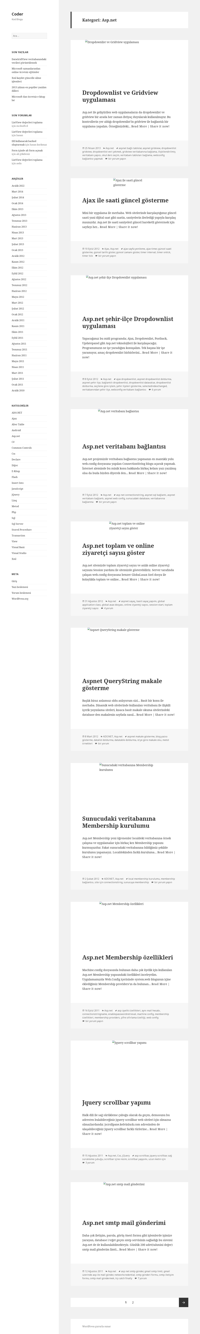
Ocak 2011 (17, 384)
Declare (16, 459)
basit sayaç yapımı (146, 601)
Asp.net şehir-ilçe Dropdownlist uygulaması (127, 322)
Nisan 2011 (18, 367)
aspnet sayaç (128, 601)
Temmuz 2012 (19, 285)
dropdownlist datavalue (142, 382)
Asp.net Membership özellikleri (127, 957)
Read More (139, 126)
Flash (15, 477)
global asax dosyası (112, 604)
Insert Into (18, 482)
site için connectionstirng (109, 882)
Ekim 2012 (17, 267)
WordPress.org (20, 598)
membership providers (107, 1017)
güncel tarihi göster (104, 252)
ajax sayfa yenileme (134, 248)
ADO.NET (17, 412)
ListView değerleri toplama (27, 122)
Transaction (18, 535)
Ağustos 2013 (19, 215)
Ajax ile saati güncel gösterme (125, 200)
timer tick (87, 255)
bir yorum (103, 743)
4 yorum (108, 608)
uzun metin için (157, 1159)
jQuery (15, 494)
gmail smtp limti (154, 1271)
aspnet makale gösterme (141, 736)
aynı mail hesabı (151, 1010)
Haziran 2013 (19, 226)
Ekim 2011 (17, 332)
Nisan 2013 (18, 232)
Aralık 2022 (18, 185)
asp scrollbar (142, 1155)
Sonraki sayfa (183, 1302)
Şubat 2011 (18, 378)
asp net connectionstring (130, 494)
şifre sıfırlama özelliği (133, 1017)
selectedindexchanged (154, 386)
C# (13, 442)
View (14, 541)
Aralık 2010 (18, 390)
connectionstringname (94, 1014)
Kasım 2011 (18, 326)
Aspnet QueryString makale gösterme (122, 684)
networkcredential (124, 1274)
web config (152, 1017)
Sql (13, 518)
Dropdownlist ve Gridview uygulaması (120, 96)
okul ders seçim (110, 155)
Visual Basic (18, 547)
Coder (17, 14)
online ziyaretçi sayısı (136, 604)
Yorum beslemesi (21, 592)
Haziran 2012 (19, 291)
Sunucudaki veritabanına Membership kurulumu (119, 822)
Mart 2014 (17, 191)
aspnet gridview (151, 148)
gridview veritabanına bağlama (139, 151)
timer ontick (163, 252)
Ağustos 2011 (19, 343)
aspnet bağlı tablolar (130, 148)
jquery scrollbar (158, 1155)
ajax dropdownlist (126, 379)
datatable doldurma (125, 740)
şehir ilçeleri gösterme (128, 386)
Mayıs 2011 (18, 361)
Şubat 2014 (18, 197)
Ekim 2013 (17, 209)
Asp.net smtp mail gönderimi (124, 1223)
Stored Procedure (22, 529)
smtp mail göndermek (102, 1278)
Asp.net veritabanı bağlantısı (124, 446)
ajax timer (151, 248)
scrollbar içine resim (115, 1159)
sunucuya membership (136, 882)
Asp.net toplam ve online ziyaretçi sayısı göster (118, 549)
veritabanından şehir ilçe (96, 389)
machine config (145, 1014)
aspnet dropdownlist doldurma (154, 379)
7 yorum (142, 1278)
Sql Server (17, 523)
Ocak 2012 (17, 314)
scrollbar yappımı (137, 1159)
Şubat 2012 (18, 308)
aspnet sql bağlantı (155, 494)
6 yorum (156, 389)
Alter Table (18, 424)
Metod (15, 506)
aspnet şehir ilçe (91, 382)
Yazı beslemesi (20, 587)
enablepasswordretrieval (122, 1014)
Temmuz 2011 (19, 349)
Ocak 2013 (17, 250)
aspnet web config (115, 498)
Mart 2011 (17, 373)
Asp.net (16, 436)
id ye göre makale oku (149, 740)
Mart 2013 (17, 238)
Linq (14, 500)
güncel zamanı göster (127, 252)
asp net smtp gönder (132, 1271)
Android (16, 430)
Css (13, 453)
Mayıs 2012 (18, 296)
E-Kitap (16, 471)
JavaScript (17, 488)
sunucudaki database (137, 498)
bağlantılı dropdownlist (115, 382)
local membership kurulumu (144, 878)
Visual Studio (19, 553)
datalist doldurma (103, 740)
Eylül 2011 (17, 337)
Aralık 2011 (18, 320)
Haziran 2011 (19, 355)
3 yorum (89, 1162)
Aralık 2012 (18, 256)
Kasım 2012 (18, 261)
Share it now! (160, 126)
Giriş (14, 581)
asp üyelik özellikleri (129, 1010)
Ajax (14, 418)
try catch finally (123, 1278)
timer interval (148, 252)
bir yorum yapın (117, 158)
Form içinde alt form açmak (27, 150)
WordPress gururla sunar (96, 1326)
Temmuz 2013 (19, 220)
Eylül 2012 (17, 273)
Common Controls (22, 447)
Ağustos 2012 (19, 279)
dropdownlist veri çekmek (107, 151)
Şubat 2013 (18, 244)
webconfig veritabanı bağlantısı (128, 389)
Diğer (15, 465)
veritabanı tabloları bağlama (136, 155)
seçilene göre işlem (104, 386)
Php (14, 512)
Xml (14, 559)
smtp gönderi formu (147, 1274)
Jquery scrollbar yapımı (116, 1102)
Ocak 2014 (17, 203)
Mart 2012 (17, 302)
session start (156, 604)
